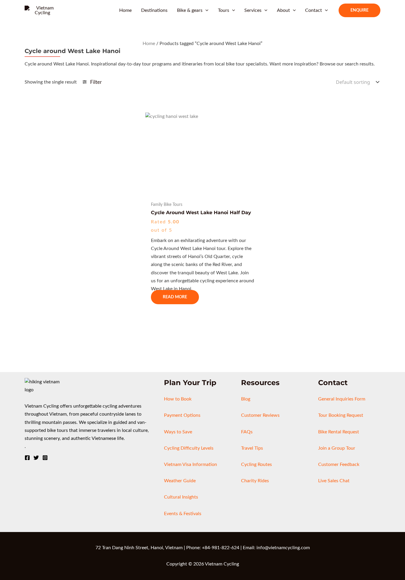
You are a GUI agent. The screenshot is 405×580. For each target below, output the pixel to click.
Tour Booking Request (340, 415)
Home (149, 43)
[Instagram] (45, 457)
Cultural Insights (181, 497)
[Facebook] (27, 457)
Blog (245, 399)
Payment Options (182, 415)
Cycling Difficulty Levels (188, 448)
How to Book (178, 399)
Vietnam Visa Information (190, 464)
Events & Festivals (182, 513)
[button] (205, 10)
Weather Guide (180, 480)
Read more (175, 297)
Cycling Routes (256, 464)
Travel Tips (252, 448)
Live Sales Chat (334, 480)
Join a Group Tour (336, 448)
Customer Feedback (338, 464)
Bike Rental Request (338, 432)
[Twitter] (36, 457)
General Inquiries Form (341, 399)
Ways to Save (178, 432)
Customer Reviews (260, 415)
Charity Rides (255, 480)
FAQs (247, 432)
